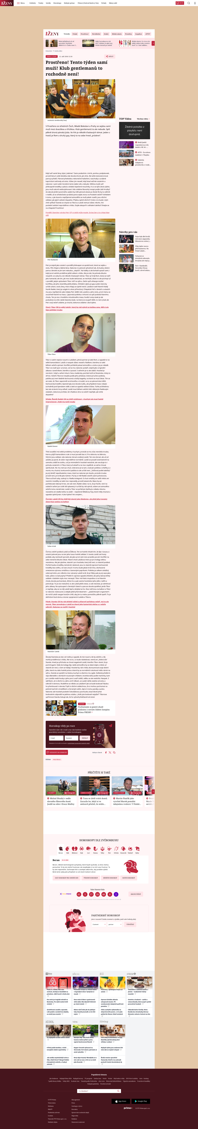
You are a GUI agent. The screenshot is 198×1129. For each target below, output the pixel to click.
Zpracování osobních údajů (80, 1112)
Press (73, 1103)
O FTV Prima (52, 1100)
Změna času (97, 1078)
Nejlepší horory (78, 1078)
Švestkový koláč (105, 1084)
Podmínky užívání (54, 1112)
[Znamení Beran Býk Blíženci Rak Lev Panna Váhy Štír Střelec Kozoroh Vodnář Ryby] (71, 738)
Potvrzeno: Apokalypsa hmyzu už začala (112, 991)
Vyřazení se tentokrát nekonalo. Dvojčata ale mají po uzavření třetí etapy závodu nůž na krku (142, 258)
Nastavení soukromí (78, 1122)
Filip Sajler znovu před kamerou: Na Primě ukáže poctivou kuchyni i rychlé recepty (142, 248)
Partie (105, 1078)
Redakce (74, 1119)
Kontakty (75, 1109)
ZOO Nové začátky (132, 1078)
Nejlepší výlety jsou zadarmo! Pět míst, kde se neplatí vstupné (112, 1049)
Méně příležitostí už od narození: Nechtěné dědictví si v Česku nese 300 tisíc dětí (68, 44)
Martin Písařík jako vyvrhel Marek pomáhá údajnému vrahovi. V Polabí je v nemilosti (126, 802)
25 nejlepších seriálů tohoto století (58, 1037)
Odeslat (85, 738)
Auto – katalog (143, 1078)
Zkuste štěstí (136, 894)
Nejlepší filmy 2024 (66, 1078)
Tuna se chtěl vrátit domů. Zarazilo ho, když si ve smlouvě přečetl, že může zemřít (94, 802)
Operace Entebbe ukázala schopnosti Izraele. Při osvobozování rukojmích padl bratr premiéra (112, 1003)
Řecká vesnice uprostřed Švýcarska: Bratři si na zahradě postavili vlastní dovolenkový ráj (111, 1060)
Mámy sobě (113, 3)
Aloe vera (101, 1081)
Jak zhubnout (54, 1078)
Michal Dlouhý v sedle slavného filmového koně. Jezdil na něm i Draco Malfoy (60, 801)
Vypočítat (130, 924)
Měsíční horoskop (110, 878)
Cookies (50, 1116)
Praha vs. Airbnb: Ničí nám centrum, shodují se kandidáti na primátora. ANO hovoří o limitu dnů (58, 992)
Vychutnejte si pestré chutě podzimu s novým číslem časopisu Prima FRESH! (94, 710)
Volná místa (51, 1103)
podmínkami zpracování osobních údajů (79, 743)
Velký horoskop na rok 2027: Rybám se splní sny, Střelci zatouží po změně (104, 43)
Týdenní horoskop (91, 878)
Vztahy (40, 3)
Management (76, 1100)
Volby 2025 (66, 1081)
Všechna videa (142, 119)
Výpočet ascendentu (129, 1081)
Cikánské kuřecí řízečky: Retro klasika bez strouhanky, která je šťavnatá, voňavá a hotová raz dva (139, 1012)
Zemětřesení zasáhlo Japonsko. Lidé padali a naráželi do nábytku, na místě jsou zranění (58, 1012)
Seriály (48, 3)
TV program (88, 1078)
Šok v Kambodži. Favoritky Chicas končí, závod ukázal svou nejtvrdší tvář (142, 268)
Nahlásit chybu (52, 1122)
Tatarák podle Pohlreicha (89, 1081)
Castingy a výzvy (77, 1106)
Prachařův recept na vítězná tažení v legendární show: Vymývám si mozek (85, 992)
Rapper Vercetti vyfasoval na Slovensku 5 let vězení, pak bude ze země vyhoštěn (85, 1050)
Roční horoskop (129, 878)
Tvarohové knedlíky (143, 1081)
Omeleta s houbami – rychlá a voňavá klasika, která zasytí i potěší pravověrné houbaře (139, 1002)
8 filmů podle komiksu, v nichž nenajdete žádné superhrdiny (56, 1049)
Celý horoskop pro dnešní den (66, 878)
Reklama (51, 1106)
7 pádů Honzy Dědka (54, 1081)
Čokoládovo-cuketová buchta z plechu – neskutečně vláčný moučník (138, 992)
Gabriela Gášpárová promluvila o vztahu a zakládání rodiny (142, 163)
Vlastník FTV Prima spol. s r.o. (57, 1119)
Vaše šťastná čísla (97, 889)
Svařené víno (75, 1081)
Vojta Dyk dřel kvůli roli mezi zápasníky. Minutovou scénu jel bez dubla (143, 238)
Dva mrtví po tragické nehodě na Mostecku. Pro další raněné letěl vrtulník (57, 1002)
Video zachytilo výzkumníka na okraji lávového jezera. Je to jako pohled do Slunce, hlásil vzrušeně (112, 1012)
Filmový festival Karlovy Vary (88, 3)
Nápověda (75, 1116)
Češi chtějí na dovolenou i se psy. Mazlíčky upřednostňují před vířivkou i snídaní (112, 1040)
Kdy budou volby (119, 1078)
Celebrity (32, 3)
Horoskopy (57, 3)
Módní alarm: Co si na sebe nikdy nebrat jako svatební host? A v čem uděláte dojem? (141, 44)
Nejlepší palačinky (93, 1084)
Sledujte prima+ (69, 3)
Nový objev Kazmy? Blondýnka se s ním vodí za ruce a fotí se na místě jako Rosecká (85, 1060)
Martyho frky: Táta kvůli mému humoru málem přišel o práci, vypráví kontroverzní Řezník (84, 1040)
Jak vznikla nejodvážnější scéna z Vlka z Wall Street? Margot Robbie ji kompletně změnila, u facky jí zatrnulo (58, 1061)
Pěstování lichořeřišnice (113, 1081)
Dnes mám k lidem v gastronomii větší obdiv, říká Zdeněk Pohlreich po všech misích (85, 1002)
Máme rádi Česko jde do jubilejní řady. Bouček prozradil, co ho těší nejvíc (84, 1012)
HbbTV (50, 1109)
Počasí (110, 1078)
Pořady (103, 3)
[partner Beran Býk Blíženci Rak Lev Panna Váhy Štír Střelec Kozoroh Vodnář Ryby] (114, 924)
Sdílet (110, 57)
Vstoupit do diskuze (58, 752)
